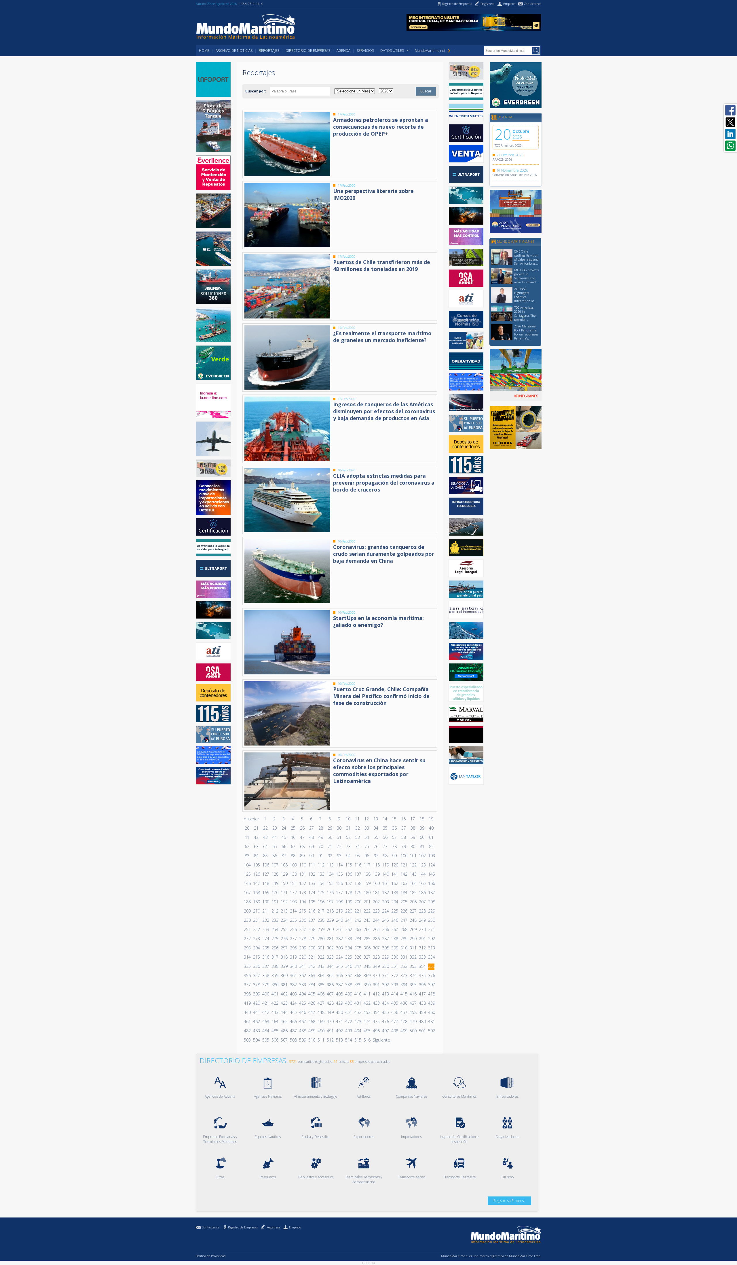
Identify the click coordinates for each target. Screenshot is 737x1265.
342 (311, 966)
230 (247, 920)
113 (330, 865)
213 (284, 911)
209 (247, 911)
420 (256, 1003)
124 (431, 865)
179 (357, 892)
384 (311, 984)
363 (311, 975)
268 (403, 929)
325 (348, 957)
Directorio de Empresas (308, 50)
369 (367, 975)
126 (256, 874)
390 (367, 984)
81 (422, 846)
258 (311, 929)
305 (357, 948)
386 (330, 984)
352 (403, 966)
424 (293, 1003)
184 (403, 892)
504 (256, 1040)
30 (339, 828)
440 (247, 1012)
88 (293, 855)
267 (394, 929)
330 (394, 957)
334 (431, 957)
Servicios (365, 50)
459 (422, 1012)
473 (357, 1021)
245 (385, 920)
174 (311, 892)
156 (339, 883)
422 (274, 1003)
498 (394, 1030)
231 (256, 920)
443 (274, 1012)
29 (330, 828)
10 (348, 819)
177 (339, 892)
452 (357, 1012)
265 (376, 929)
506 (274, 1040)
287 (385, 938)
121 (403, 865)
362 (302, 975)
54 (366, 837)
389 (357, 984)
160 (376, 883)
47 (302, 837)
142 (403, 874)
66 (284, 846)
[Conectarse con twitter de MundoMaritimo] (730, 122)
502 (431, 1030)
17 (412, 819)
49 (320, 837)
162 (394, 883)
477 (394, 1021)
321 (311, 957)
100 (403, 855)
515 (357, 1040)
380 (274, 984)
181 (376, 892)
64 (265, 846)
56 (385, 837)
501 (422, 1030)
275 (274, 938)
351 (394, 966)
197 (330, 901)
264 (367, 929)
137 (357, 874)
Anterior (251, 819)
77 (385, 846)
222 (367, 911)
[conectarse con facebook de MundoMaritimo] (730, 110)
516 (367, 1040)
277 (293, 938)
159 (367, 883)
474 (367, 1021)
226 (403, 911)
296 (274, 948)
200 (357, 901)
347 (357, 966)
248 (413, 920)
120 (394, 865)
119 (385, 865)
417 (422, 994)
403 (293, 994)
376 (431, 975)
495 (367, 1030)
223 (376, 911)
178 (348, 892)
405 (311, 994)
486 (284, 1030)
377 (247, 984)
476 (385, 1021)
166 (431, 883)
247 (403, 920)
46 (293, 837)
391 (376, 984)
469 (321, 1021)
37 (403, 828)
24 (284, 828)
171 (284, 892)
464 (274, 1021)
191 (274, 901)
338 (274, 966)
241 (348, 920)
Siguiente (381, 1040)
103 (431, 855)
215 (302, 911)
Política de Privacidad (211, 1256)
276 (284, 938)
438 (422, 1003)
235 (293, 920)
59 (413, 837)
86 (274, 855)
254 (274, 929)
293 (247, 948)
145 (431, 874)
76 (376, 846)
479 (413, 1021)
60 (422, 837)
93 (339, 855)
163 (403, 883)
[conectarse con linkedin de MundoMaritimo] (730, 134)
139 (376, 874)
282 (339, 938)
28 (320, 828)
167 (247, 892)
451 (348, 1012)
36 (394, 828)
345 (339, 966)
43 (265, 837)
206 (413, 901)
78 (394, 846)
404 (302, 994)
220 (348, 911)
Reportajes (269, 50)
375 (422, 975)
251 (247, 929)
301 (321, 948)
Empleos (295, 1227)
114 (339, 865)
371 (385, 975)
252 (256, 929)
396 (422, 984)
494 (357, 1030)
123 (422, 865)
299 (302, 948)
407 (330, 994)
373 (403, 975)
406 (321, 994)
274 (265, 938)
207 (422, 901)
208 (431, 901)
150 (284, 883)
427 (321, 1003)
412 (376, 994)
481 (431, 1021)
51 (339, 837)
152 (302, 883)
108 (284, 865)
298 (293, 948)
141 (394, 874)
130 (293, 874)
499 (403, 1030)
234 (284, 920)
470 (330, 1021)
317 (274, 957)
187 (431, 892)
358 (265, 975)
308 (385, 948)
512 (330, 1040)
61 (431, 837)
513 (339, 1040)
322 (321, 957)
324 (339, 957)
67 (293, 846)
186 (422, 892)
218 (330, 911)
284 (357, 938)
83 (247, 855)
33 (366, 828)
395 (413, 984)
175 (321, 892)
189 (256, 901)
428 (330, 1003)
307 (376, 948)
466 (293, 1021)
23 (274, 828)
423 (284, 1003)
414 (394, 994)
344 (330, 966)
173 (302, 892)
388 (348, 984)
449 (330, 1012)
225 (394, 911)
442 (265, 1012)
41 (247, 837)
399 (256, 994)
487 (293, 1030)
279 (311, 938)
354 (422, 966)
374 (413, 975)
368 (357, 975)
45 (284, 837)
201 (367, 901)
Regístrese (273, 1227)
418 (431, 994)
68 (302, 846)
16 (403, 819)
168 (256, 892)
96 (366, 855)
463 (265, 1021)
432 (367, 1003)
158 (357, 883)
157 (348, 883)
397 (431, 984)
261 (339, 929)
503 (247, 1040)
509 (302, 1040)
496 (376, 1030)
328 (376, 957)
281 (330, 938)
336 (256, 966)
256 (293, 929)
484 (265, 1030)
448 (321, 1012)
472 (348, 1021)
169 (265, 892)
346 (348, 966)
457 (403, 1012)
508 (293, 1040)
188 (247, 901)
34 (376, 828)
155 (330, 883)
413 (385, 994)
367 (348, 975)
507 (284, 1040)
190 (265, 901)
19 (431, 819)
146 (247, 883)
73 (348, 846)
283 (348, 938)
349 (376, 966)
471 (339, 1021)
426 (311, 1003)
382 (293, 984)
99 (394, 855)
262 (348, 929)
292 (431, 938)
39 (422, 828)
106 (265, 865)
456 (394, 1012)
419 (247, 1003)
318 (284, 957)
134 (330, 874)
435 (394, 1003)
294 (256, 948)
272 (247, 938)
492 (339, 1030)
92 (330, 855)
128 (274, 874)
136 (348, 874)
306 (367, 948)
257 (302, 929)
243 (367, 920)
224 (385, 911)
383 (302, 984)
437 (413, 1003)
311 (413, 948)
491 (330, 1030)
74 (357, 846)
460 (431, 1012)
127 (265, 874)
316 (265, 957)
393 (394, 984)
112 (321, 865)
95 (357, 855)
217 (321, 911)
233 (274, 920)
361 (293, 975)
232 (265, 920)
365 (330, 975)
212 (274, 911)
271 (431, 929)
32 (357, 828)
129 (284, 874)
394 (403, 984)
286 (376, 938)
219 (339, 911)
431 (357, 1003)
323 (330, 957)
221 (357, 911)
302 (330, 948)
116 (357, 865)
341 (302, 966)
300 (311, 948)
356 (247, 975)
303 (339, 948)
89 (302, 855)
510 (311, 1040)
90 (311, 855)
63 (256, 846)
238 (321, 920)
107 (274, 865)
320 (302, 957)
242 (357, 920)
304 (348, 948)
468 (311, 1021)
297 (284, 948)
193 (293, 901)
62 (247, 846)
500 (413, 1030)
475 (376, 1021)
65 (274, 846)
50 (330, 837)
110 (302, 865)
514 (348, 1040)
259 (321, 929)
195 (311, 901)
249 (422, 920)
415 (403, 994)
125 (247, 874)
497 (385, 1030)
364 (321, 975)
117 (367, 865)
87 (284, 855)
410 (357, 994)
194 (302, 901)
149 (274, 883)
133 (321, 874)
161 (385, 883)
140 (385, 874)
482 (247, 1030)
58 (403, 837)
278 (302, 938)
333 (422, 957)
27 (311, 828)
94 (348, 855)
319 (293, 957)
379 (265, 984)
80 (413, 846)
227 (413, 911)
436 (403, 1003)
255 (284, 929)
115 (348, 865)
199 (348, 901)
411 (367, 994)
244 (376, 920)
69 (311, 846)
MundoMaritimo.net (430, 50)
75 (366, 846)
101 (413, 855)
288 (394, 938)
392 (385, 984)
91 (320, 855)
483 (256, 1030)
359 (274, 975)
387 (339, 984)
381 (284, 984)
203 (385, 901)
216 (311, 911)
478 (403, 1021)
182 (385, 892)
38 (413, 828)
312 (422, 948)
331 (403, 957)
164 (413, 883)
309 (394, 948)
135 (339, 874)
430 (348, 1003)
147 (256, 883)
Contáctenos (210, 1227)
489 (311, 1030)
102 (422, 855)
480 (422, 1021)
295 (265, 948)
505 (265, 1040)
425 (302, 1003)
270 (422, 929)
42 (256, 837)
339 (284, 966)
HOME (204, 50)
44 (274, 837)
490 (321, 1030)
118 (376, 865)
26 (302, 828)
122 (413, 865)
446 (302, 1012)
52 (348, 837)
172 (293, 892)
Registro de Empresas (243, 1227)
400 (265, 994)
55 (376, 837)
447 (311, 1012)
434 (385, 1003)
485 (274, 1030)
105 (256, 865)
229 (431, 911)
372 (394, 975)
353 (413, 966)
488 (302, 1030)
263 (357, 929)
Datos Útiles (392, 50)
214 (293, 911)
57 (394, 837)
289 (403, 938)
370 (376, 975)
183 (394, 892)
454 (376, 1012)
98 (385, 855)
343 (321, 966)
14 (385, 819)
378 (256, 984)
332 (413, 957)
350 (385, 966)
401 (274, 994)
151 (293, 883)
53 (357, 837)
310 (403, 948)
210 (256, 911)
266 (385, 929)
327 (367, 957)
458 (413, 1012)
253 (265, 929)
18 (421, 819)
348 (367, 966)
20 (247, 828)
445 (293, 1012)
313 (431, 948)
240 (339, 920)
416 (413, 994)
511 (321, 1040)
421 (265, 1003)
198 (339, 901)
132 (311, 874)
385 (321, 984)
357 (256, 975)
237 (311, 920)
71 (330, 846)
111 (311, 865)
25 (293, 828)
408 (339, 994)
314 (247, 957)
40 (431, 828)
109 (293, 865)
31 (348, 828)
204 (394, 901)
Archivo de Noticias (234, 50)
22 (265, 828)
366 (339, 975)
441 (256, 1012)
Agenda (343, 50)
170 (274, 892)
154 (321, 883)
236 (302, 920)
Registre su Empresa (509, 1200)
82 (431, 846)
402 (284, 994)
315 (256, 957)
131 (302, 874)
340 (293, 966)
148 (265, 883)
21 (256, 828)
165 (422, 883)
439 (431, 1003)
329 (385, 957)
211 (265, 911)
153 (311, 883)
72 (339, 846)
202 (376, 901)
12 (366, 819)
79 (403, 846)
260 (330, 929)
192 (284, 901)
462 (256, 1021)
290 (413, 938)
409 (348, 994)
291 (422, 938)
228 (422, 911)
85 (265, 855)
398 (247, 994)
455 (385, 1012)
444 (284, 1012)
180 (367, 892)
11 (357, 819)
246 (394, 920)
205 (403, 901)
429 (339, 1003)
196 (321, 901)
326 (357, 957)
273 (256, 938)
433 (376, 1003)
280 (321, 938)
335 (247, 966)
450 (339, 1012)
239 (330, 920)
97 (376, 855)
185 (413, 892)
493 (348, 1030)
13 (375, 819)
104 (247, 865)
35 (385, 828)
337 (265, 966)
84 (256, 855)
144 (422, 874)
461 (247, 1021)
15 (394, 819)
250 (431, 920)
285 (367, 938)
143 (413, 874)
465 (284, 1021)
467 (302, 1021)
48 (311, 837)
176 (330, 892)
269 (413, 929)
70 (320, 846)
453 (367, 1012)
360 (284, 975)
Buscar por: (255, 91)
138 (367, 874)
